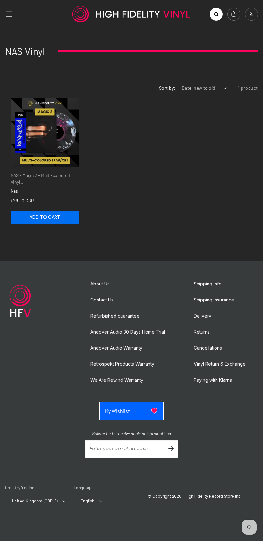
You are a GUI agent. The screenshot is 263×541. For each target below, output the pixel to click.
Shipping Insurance (214, 300)
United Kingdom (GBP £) (35, 500)
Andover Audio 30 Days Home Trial (127, 332)
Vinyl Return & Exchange (220, 364)
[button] (9, 14)
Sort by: (167, 88)
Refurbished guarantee (115, 316)
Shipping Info (208, 284)
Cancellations (208, 348)
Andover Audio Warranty (116, 348)
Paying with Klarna (213, 380)
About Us (100, 284)
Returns (202, 332)
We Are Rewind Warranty (116, 380)
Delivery (202, 316)
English (88, 500)
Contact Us (102, 300)
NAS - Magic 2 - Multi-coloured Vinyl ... (40, 178)
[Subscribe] (171, 449)
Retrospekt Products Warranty (122, 364)
